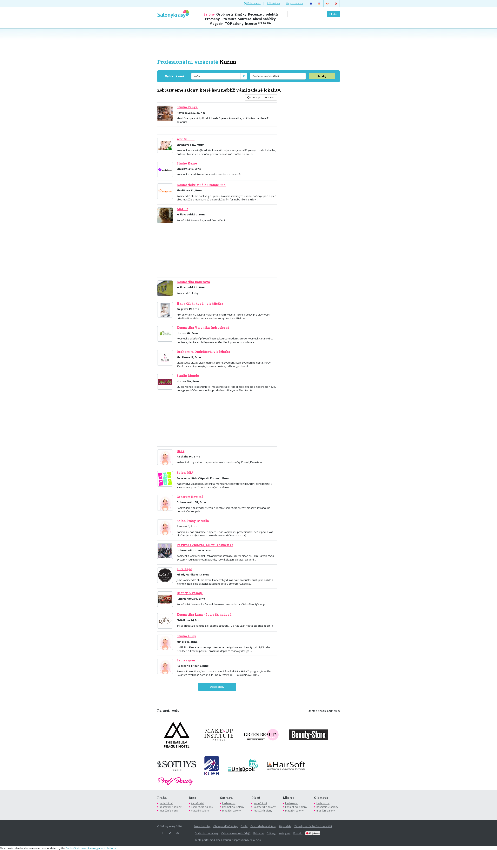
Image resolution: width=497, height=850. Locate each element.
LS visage (184, 569)
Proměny (212, 19)
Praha (162, 798)
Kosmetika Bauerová (193, 282)
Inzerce (258, 23)
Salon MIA (185, 473)
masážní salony (169, 810)
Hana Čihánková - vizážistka (200, 303)
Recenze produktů (263, 14)
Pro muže (228, 19)
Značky (240, 14)
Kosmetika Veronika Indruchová (203, 328)
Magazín (216, 23)
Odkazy (271, 833)
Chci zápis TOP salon (262, 97)
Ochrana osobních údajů (235, 833)
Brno (192, 798)
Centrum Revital (190, 497)
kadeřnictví (166, 803)
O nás (244, 826)
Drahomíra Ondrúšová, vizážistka (203, 352)
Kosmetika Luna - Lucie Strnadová (204, 615)
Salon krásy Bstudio (193, 521)
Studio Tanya (187, 107)
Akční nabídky (264, 19)
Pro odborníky (202, 826)
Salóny (209, 14)
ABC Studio (186, 139)
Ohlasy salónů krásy (225, 826)
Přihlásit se (273, 3)
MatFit (182, 209)
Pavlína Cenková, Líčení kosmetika (205, 545)
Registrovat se (294, 3)
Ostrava (226, 798)
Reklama (258, 833)
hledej (322, 76)
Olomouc (321, 798)
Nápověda (285, 826)
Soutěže (244, 19)
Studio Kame (187, 163)
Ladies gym (186, 660)
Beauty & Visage (190, 593)
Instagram (284, 833)
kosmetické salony (171, 807)
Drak (180, 451)
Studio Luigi (186, 636)
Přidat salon (253, 3)
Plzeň (255, 798)
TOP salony (234, 23)
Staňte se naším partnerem (324, 711)
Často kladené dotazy (263, 826)
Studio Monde (188, 376)
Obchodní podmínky (206, 833)
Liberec (288, 798)
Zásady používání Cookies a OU (313, 826)
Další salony (217, 686)
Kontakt (297, 833)
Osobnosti (224, 14)
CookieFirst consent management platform (91, 848)
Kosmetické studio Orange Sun (201, 185)
